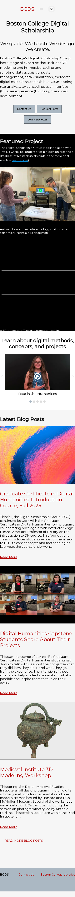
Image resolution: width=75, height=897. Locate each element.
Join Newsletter (37, 119)
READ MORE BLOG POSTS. (24, 840)
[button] (30, 401)
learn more (20, 160)
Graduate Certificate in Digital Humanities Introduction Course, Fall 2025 (36, 499)
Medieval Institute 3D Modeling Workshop (26, 772)
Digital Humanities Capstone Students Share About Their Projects (36, 639)
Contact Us (24, 109)
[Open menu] (41, 9)
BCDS (27, 9)
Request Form (49, 109)
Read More (8, 557)
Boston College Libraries (58, 874)
